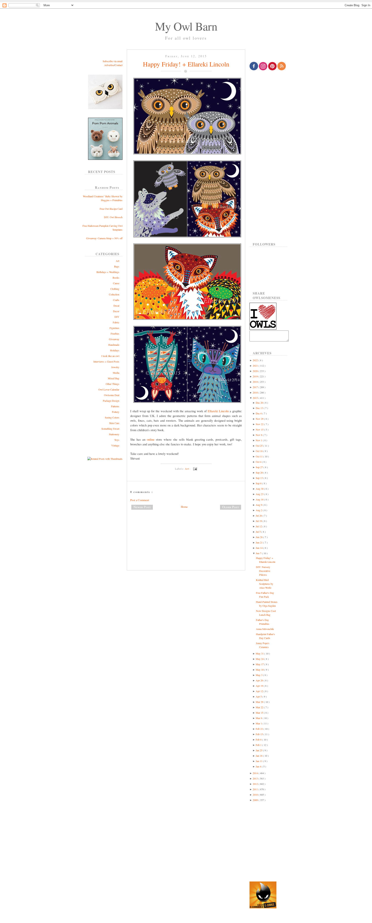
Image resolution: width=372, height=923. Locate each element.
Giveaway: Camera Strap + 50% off (104, 238)
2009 (256, 800)
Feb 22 (260, 728)
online (151, 439)
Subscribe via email (112, 61)
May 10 (260, 669)
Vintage (115, 445)
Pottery (115, 412)
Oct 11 (259, 456)
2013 (256, 778)
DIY (117, 316)
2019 (256, 376)
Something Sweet (110, 428)
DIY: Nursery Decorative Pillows (263, 570)
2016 (256, 392)
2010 (256, 794)
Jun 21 (259, 542)
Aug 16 (260, 499)
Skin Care (114, 423)
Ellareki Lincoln (218, 411)
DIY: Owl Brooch (113, 217)
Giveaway (114, 339)
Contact (118, 65)
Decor (116, 311)
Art (117, 260)
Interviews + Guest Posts (106, 361)
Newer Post (142, 507)
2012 (256, 784)
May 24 (260, 659)
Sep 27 (260, 467)
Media (116, 372)
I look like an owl (110, 356)
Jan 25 (259, 750)
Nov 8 (259, 435)
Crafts (116, 300)
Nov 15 (260, 429)
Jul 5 (258, 531)
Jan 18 (259, 755)
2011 (256, 789)
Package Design (111, 400)
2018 (256, 381)
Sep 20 (260, 472)
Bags (116, 266)
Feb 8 (259, 739)
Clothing (114, 288)
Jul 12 (259, 526)
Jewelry (115, 367)
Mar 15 (260, 712)
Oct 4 (259, 461)
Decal (116, 305)
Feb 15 (260, 734)
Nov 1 (259, 440)
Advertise (109, 65)
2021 (256, 365)
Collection (114, 294)
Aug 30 (260, 488)
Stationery (114, 434)
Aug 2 (259, 510)
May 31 (260, 653)
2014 (256, 773)
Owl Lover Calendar (108, 389)
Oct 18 (259, 451)
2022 (256, 360)
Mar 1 (259, 723)
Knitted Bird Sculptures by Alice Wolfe (264, 583)
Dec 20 (260, 402)
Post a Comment (139, 500)
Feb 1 (259, 745)
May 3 (259, 675)
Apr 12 (260, 691)
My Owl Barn (186, 26)
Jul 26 (259, 515)
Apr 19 (260, 685)
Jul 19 (259, 521)
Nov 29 (260, 418)
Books (116, 277)
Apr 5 (259, 696)
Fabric (116, 322)
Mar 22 (260, 707)
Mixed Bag (113, 378)
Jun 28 (259, 537)
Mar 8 (259, 718)
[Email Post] (194, 468)
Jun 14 (259, 547)
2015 (256, 398)
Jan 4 (259, 766)
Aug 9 (259, 504)
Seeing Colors (112, 417)
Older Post (230, 507)
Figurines (114, 328)
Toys (116, 439)
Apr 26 (260, 680)
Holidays (114, 350)
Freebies (115, 333)
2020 (256, 371)
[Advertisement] (186, 527)
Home (184, 507)
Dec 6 (259, 413)
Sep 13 (260, 478)
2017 (256, 387)
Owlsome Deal (111, 395)
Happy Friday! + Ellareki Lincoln (186, 64)
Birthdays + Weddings (107, 272)
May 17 (260, 664)
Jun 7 (259, 553)
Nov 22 (260, 424)
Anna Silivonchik (265, 629)
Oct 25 (259, 445)
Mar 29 (260, 702)
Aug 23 (260, 494)
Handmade (113, 344)
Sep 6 (259, 483)
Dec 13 (260, 408)
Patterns (115, 406)
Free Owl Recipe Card (111, 208)
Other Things (112, 384)
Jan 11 (259, 761)
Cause (116, 283)
